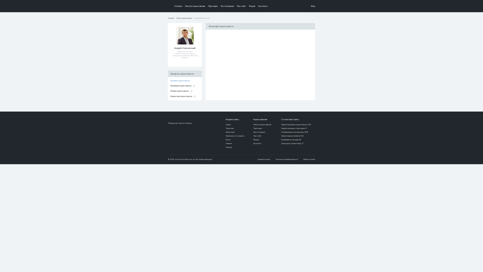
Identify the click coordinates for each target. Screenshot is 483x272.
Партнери (213, 6)
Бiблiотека (230, 132)
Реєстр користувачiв (195, 6)
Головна (178, 6)
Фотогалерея (227, 6)
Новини (229, 143)
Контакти (262, 6)
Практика (230, 128)
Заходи (229, 147)
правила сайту (264, 159)
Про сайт (241, 6)
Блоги (228, 140)
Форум (252, 6)
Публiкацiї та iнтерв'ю (235, 136)
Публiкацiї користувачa (182, 86)
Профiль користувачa (180, 81)
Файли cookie (309, 159)
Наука (228, 125)
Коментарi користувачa (182, 96)
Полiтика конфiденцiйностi (287, 159)
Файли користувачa (181, 91)
